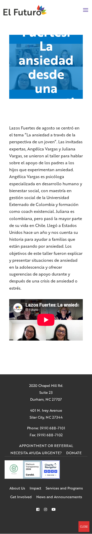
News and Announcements (59, 496)
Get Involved (21, 496)
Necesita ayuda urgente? (36, 452)
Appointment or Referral (46, 445)
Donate (74, 452)
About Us (17, 488)
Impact (35, 488)
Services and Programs (64, 488)
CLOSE (84, 526)
